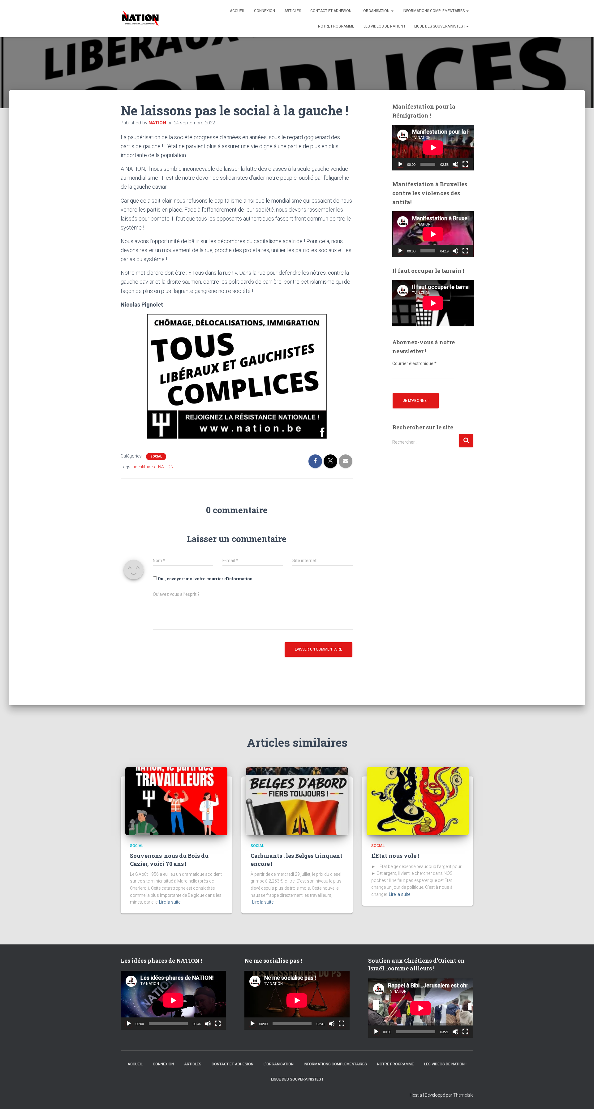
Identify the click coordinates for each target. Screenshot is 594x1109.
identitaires (144, 466)
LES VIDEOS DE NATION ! (384, 26)
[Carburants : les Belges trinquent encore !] (297, 800)
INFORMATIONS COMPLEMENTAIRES (434, 11)
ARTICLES (292, 11)
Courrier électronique (414, 363)
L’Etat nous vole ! (395, 855)
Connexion (264, 11)
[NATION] (140, 18)
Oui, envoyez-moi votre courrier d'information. (205, 578)
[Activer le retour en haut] (581, 1096)
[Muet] (455, 164)
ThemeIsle (463, 1095)
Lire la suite (169, 902)
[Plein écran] (465, 164)
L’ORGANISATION (375, 11)
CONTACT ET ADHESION (330, 11)
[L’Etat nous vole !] (418, 800)
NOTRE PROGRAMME (336, 26)
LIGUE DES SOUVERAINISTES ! (440, 26)
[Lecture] (400, 164)
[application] (433, 147)
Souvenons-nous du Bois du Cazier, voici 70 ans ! (169, 859)
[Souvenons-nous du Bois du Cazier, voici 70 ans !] (176, 800)
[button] (392, 11)
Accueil (237, 11)
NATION (166, 466)
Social (156, 456)
